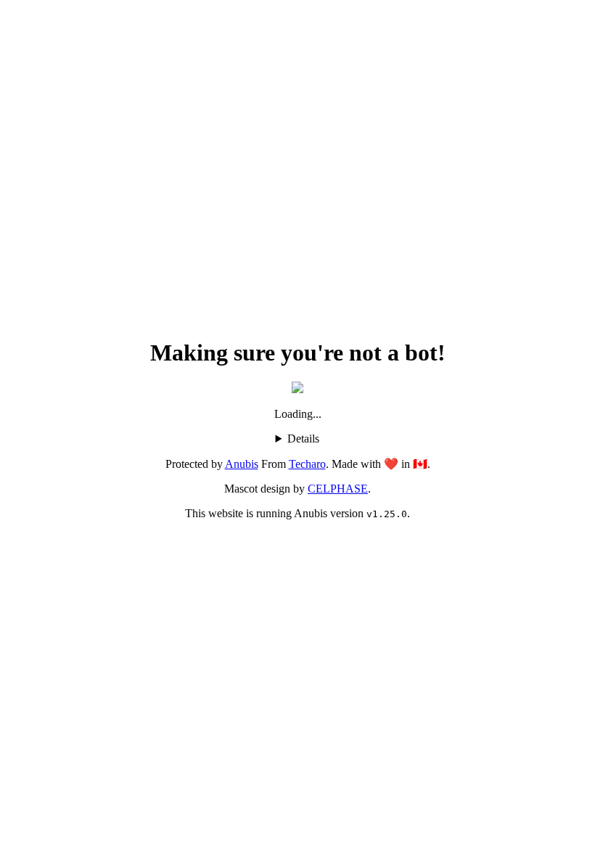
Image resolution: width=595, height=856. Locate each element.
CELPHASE (338, 488)
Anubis (241, 464)
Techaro (307, 464)
